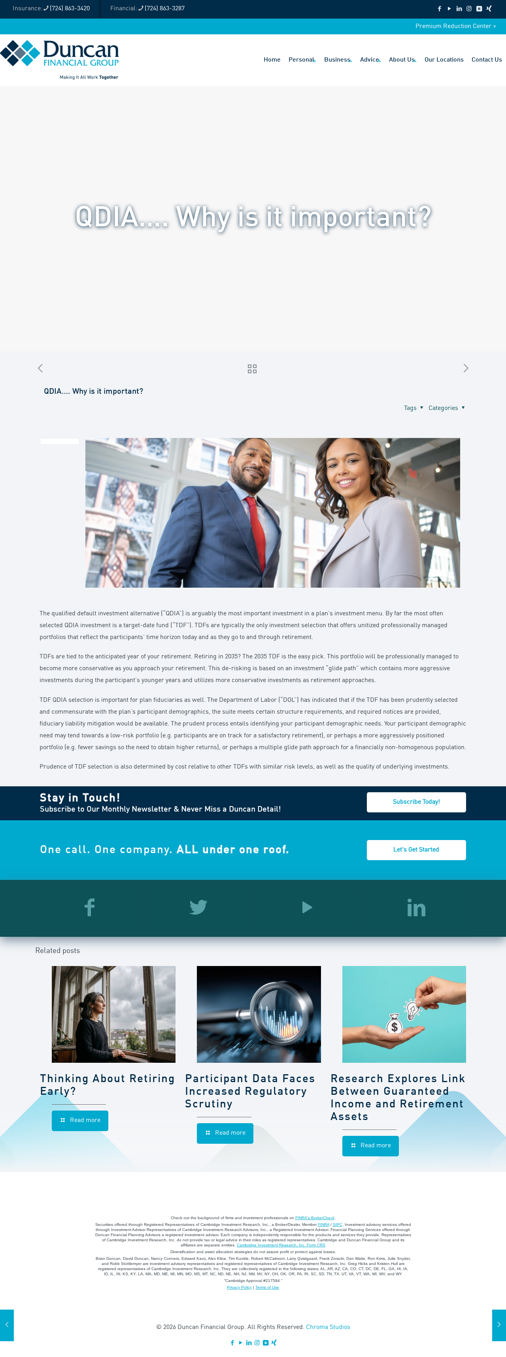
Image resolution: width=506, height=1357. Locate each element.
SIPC (337, 1224)
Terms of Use (267, 1287)
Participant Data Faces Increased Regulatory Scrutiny (250, 1092)
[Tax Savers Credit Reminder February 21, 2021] (7, 1325)
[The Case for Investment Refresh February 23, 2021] (499, 1325)
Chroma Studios (328, 1327)
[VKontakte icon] (479, 9)
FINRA (323, 1224)
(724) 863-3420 (70, 9)
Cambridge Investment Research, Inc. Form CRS (281, 1245)
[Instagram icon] (469, 9)
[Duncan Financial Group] (59, 60)
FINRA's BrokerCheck (314, 1218)
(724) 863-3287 (165, 9)
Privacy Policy (239, 1287)
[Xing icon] (489, 9)
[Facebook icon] (439, 9)
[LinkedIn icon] (459, 9)
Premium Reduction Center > (455, 26)
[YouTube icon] (449, 9)
